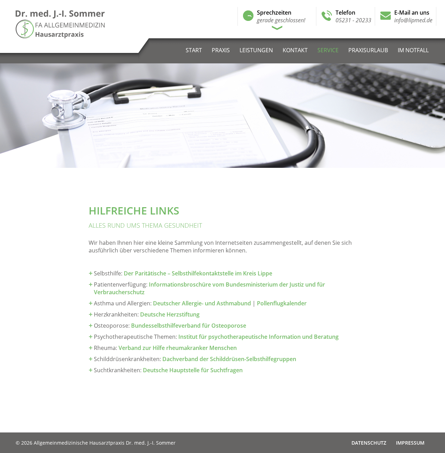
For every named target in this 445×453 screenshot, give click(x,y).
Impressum (410, 442)
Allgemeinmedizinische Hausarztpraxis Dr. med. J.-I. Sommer (78, 24)
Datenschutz (368, 442)
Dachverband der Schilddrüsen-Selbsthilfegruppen (229, 359)
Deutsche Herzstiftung (170, 314)
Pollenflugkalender (282, 303)
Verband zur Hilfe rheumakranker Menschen (178, 348)
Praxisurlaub (368, 50)
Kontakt (295, 50)
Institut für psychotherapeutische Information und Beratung (258, 337)
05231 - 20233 (353, 20)
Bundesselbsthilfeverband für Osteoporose (188, 325)
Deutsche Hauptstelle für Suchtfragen (193, 370)
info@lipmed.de (413, 20)
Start (194, 50)
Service (328, 50)
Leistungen (256, 50)
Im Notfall (413, 50)
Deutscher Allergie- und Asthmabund (202, 303)
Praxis (221, 50)
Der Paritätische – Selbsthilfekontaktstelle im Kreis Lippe (198, 273)
